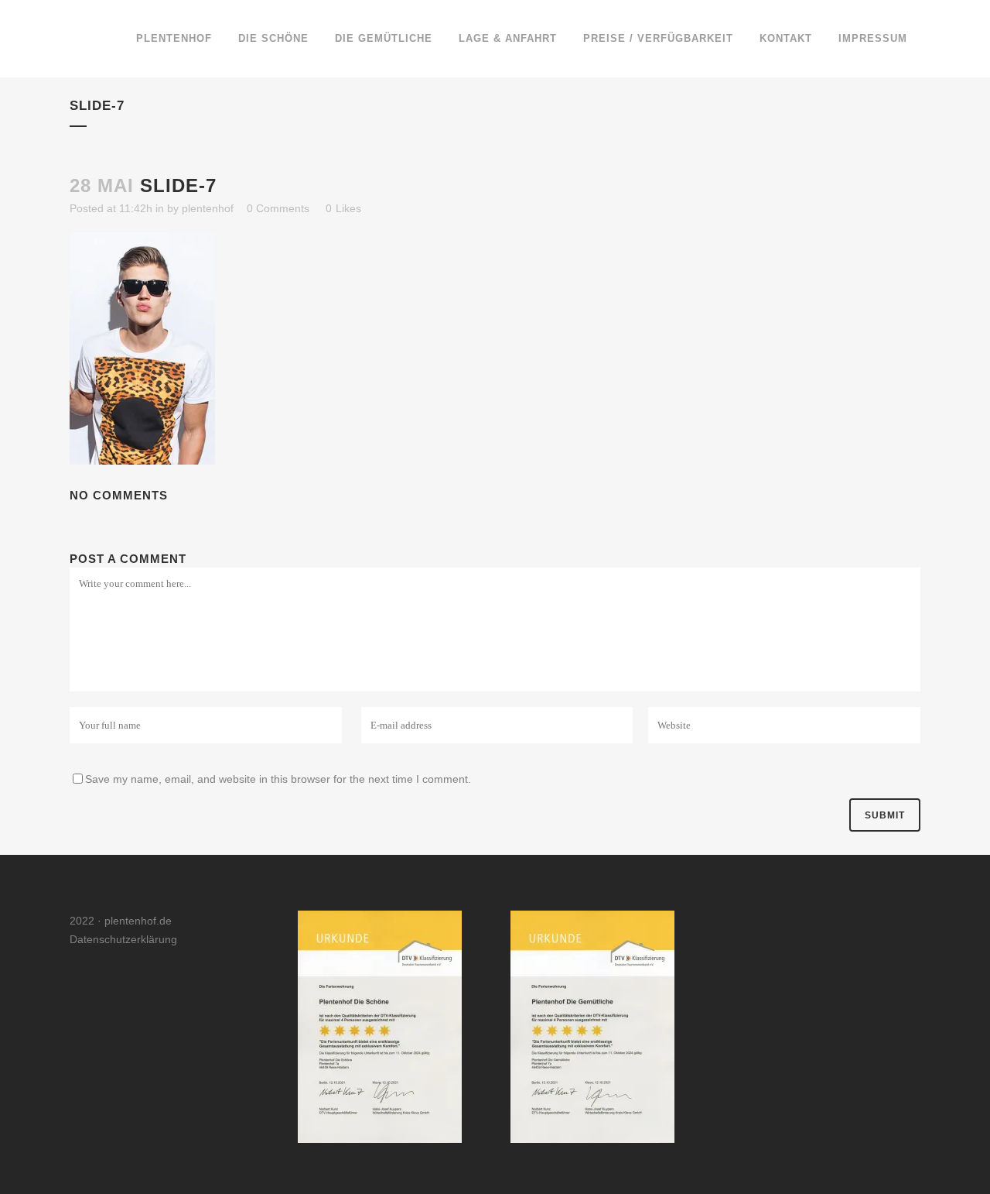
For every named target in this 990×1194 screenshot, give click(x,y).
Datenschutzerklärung (123, 939)
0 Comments (278, 208)
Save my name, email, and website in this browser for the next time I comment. (278, 779)
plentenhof (208, 208)
